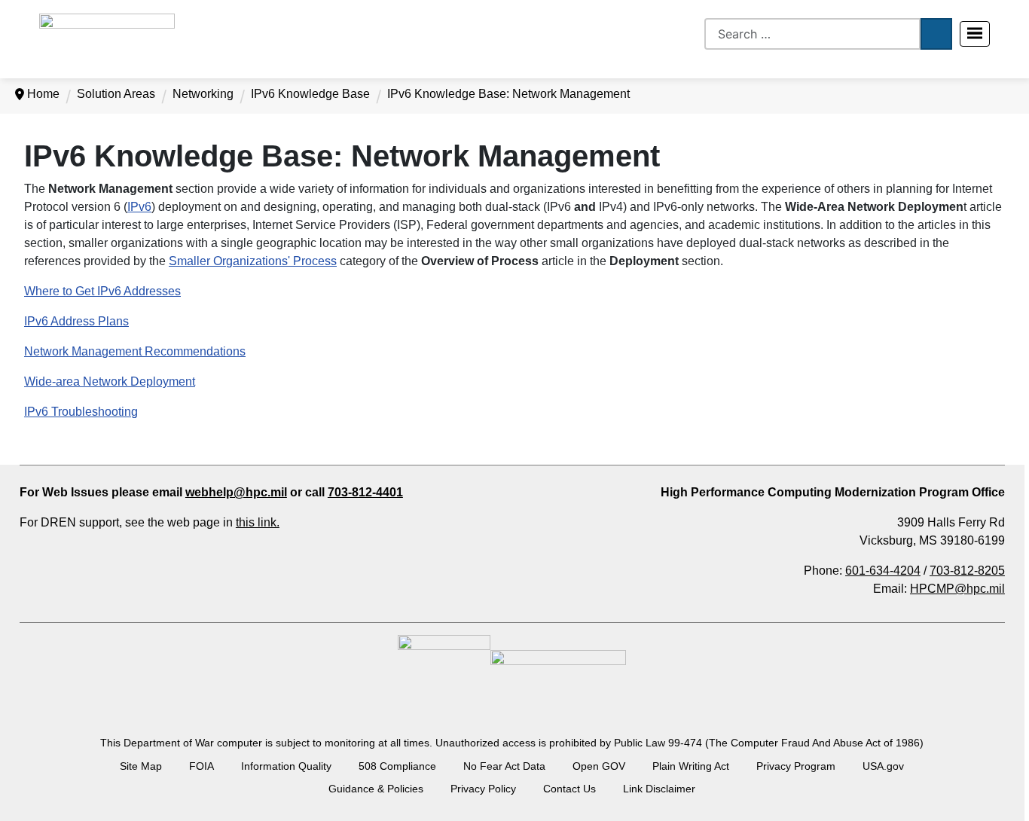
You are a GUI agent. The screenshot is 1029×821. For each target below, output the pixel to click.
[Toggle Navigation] (975, 34)
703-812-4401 (365, 492)
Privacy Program (795, 766)
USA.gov (883, 766)
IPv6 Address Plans (76, 321)
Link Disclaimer (659, 789)
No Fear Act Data (504, 766)
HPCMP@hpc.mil (957, 588)
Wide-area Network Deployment (109, 381)
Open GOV (599, 766)
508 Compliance (397, 766)
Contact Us (569, 789)
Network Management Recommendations (135, 351)
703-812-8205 (967, 570)
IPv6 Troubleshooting (81, 411)
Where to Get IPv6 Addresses (102, 291)
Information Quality (286, 766)
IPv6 (139, 206)
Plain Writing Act (690, 766)
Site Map (141, 766)
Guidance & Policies (375, 789)
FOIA (201, 766)
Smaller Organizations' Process (253, 261)
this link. (257, 522)
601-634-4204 (883, 570)
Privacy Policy (483, 789)
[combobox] (812, 34)
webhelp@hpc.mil (236, 492)
